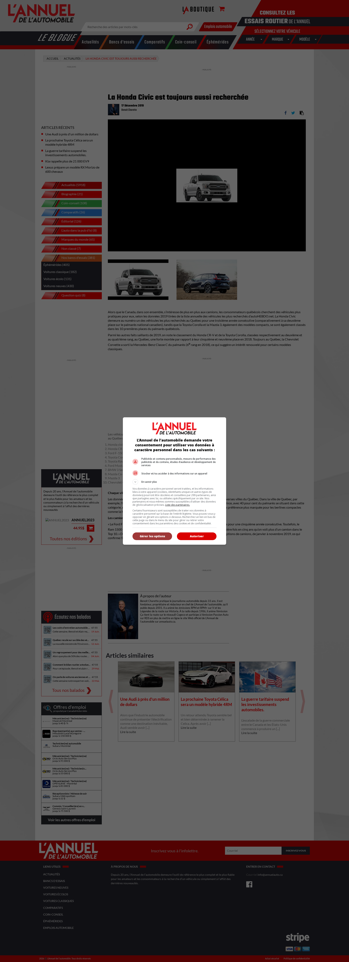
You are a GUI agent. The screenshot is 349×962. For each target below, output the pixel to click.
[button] (174, 482)
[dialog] (174, 481)
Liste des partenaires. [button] (177, 505)
